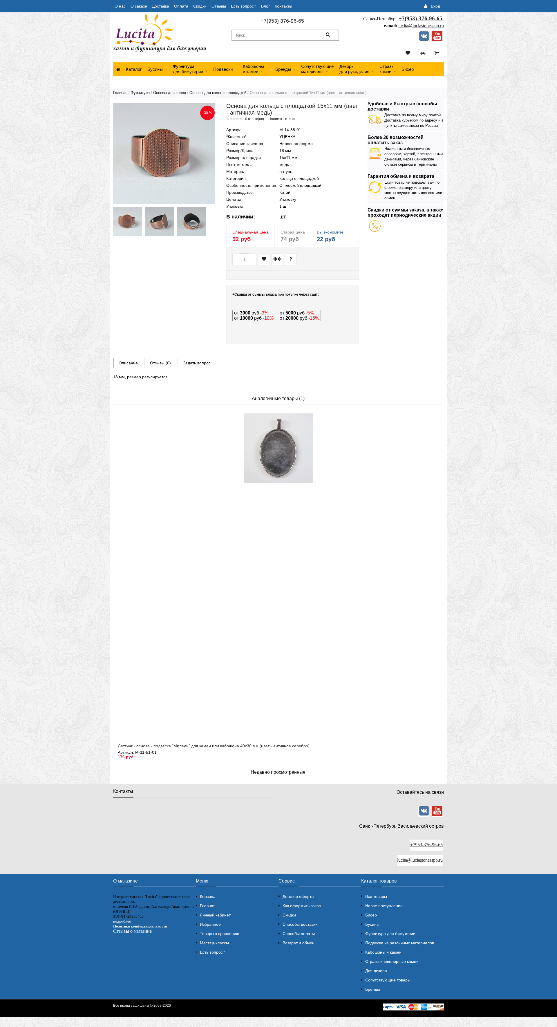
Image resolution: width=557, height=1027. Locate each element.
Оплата (181, 6)
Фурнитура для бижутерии (188, 69)
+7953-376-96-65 (426, 844)
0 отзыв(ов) (254, 119)
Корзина (208, 896)
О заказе (139, 6)
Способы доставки (300, 924)
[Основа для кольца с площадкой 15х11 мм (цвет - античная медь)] (164, 153)
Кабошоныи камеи (253, 69)
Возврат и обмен (298, 943)
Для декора (376, 970)
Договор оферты (298, 896)
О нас (120, 6)
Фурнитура (140, 93)
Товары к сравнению (219, 933)
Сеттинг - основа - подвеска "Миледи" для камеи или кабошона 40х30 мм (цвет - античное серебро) (214, 746)
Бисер (408, 69)
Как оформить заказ (302, 905)
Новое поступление (384, 905)
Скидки (200, 6)
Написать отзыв (281, 119)
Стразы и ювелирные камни (392, 961)
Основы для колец (169, 93)
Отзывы (218, 6)
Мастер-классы (214, 943)
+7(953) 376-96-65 (282, 21)
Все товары (376, 896)
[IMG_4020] (159, 221)
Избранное (210, 924)
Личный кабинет (215, 915)
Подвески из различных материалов (399, 943)
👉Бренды (280, 69)
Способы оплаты (299, 933)
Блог (265, 6)
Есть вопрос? (243, 6)
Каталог (134, 69)
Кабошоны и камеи (383, 952)
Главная (120, 93)
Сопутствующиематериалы (317, 69)
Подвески (223, 69)
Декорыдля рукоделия (354, 69)
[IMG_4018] (127, 221)
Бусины (155, 69)
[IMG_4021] (191, 221)
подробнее (122, 921)
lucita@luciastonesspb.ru (421, 25)
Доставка (160, 6)
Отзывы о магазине (132, 931)
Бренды (372, 989)
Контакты (283, 6)
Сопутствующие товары (387, 980)
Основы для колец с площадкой (217, 93)
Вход (435, 6)
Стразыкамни (387, 69)
